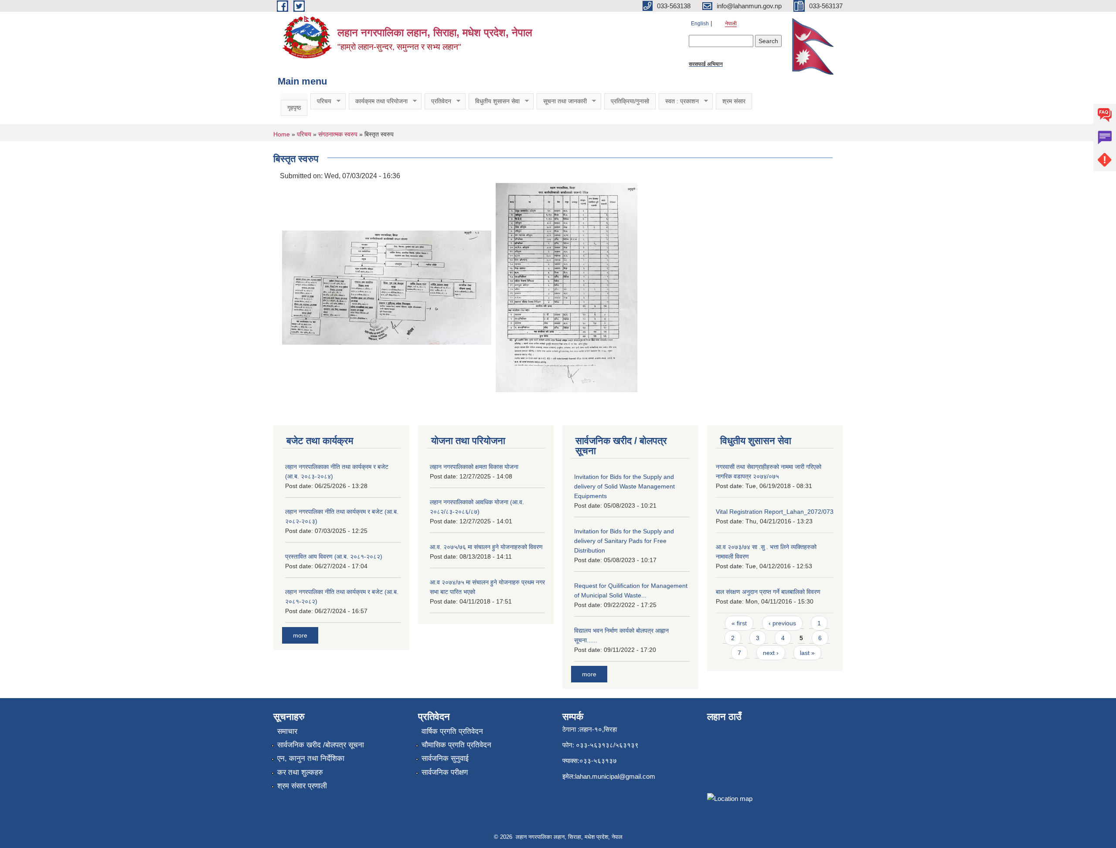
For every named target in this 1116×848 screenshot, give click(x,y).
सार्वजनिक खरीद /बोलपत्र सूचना (320, 745)
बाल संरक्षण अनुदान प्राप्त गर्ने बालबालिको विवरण (768, 591)
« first (739, 623)
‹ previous (782, 623)
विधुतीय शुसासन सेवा (494, 101)
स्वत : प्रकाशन (679, 101)
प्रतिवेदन (438, 101)
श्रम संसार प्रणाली (302, 786)
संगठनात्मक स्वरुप (337, 134)
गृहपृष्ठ (294, 107)
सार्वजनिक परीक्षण (445, 772)
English (700, 23)
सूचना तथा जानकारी (562, 101)
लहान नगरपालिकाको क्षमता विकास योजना (474, 466)
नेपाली (731, 23)
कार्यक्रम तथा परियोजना (378, 101)
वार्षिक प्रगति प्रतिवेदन (452, 731)
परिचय (320, 101)
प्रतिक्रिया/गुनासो (630, 101)
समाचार (287, 731)
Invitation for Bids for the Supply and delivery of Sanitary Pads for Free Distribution (624, 541)
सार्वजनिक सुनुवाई (445, 758)
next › (771, 652)
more (300, 635)
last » (807, 652)
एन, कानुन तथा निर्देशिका (310, 758)
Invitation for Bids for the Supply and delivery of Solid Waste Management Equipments (624, 486)
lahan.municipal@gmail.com (615, 776)
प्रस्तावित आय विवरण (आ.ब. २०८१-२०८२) (333, 556)
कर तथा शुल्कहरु (300, 772)
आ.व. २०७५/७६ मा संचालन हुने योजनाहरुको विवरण (486, 546)
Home (281, 134)
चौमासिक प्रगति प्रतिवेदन (456, 745)
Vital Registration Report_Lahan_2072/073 (775, 511)
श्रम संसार (733, 101)
